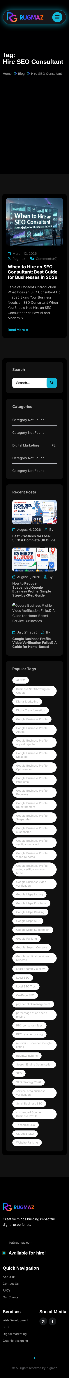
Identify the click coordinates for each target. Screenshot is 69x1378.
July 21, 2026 (27, 632)
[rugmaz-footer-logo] (18, 1207)
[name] (57, 17)
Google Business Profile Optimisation (32, 767)
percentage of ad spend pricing (31, 1014)
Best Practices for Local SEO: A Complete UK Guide (33, 538)
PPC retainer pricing (29, 1034)
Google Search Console (31, 947)
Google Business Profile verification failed (32, 842)
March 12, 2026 (24, 253)
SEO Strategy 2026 (28, 1082)
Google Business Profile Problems (32, 780)
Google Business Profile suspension (32, 830)
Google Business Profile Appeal (32, 729)
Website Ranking (27, 1142)
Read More (17, 330)
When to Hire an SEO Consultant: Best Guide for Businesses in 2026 (32, 272)
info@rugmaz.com (19, 1242)
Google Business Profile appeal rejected (32, 742)
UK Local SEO (25, 1133)
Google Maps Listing (29, 894)
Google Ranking (26, 938)
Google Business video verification (31, 883)
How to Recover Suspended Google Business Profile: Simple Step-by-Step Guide (31, 589)
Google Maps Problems (31, 903)
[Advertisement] (34, 112)
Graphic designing (15, 1340)
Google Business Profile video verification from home (32, 869)
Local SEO (22, 977)
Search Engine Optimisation (34, 1064)
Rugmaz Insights (27, 1055)
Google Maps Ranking (30, 912)
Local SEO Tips (26, 986)
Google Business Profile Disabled (32, 754)
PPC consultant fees (29, 1025)
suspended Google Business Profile (28, 1114)
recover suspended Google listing (34, 1045)
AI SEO (20, 680)
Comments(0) (46, 259)
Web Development (15, 1320)
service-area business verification (30, 1092)
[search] (52, 383)
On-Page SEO (25, 995)
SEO (19, 1073)
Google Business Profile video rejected (32, 855)
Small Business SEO (29, 1103)
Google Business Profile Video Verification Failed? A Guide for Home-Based (34, 643)
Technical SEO (25, 1125)
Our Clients (10, 1297)
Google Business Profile (32, 719)
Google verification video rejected (32, 958)
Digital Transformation (30, 710)
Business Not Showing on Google (33, 690)
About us (9, 1277)
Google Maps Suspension (32, 929)
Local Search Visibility (30, 969)
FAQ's (6, 1290)
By (50, 530)
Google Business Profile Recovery (32, 792)
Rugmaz (18, 259)
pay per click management (33, 1004)
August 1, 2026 (28, 577)
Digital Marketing (27, 701)
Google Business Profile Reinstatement (32, 805)
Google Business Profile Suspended (32, 817)
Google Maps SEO (28, 921)
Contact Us (11, 1283)
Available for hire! (27, 1253)
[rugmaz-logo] (23, 17)
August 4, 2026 (28, 530)
